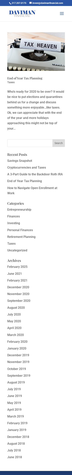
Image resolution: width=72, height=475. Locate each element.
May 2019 (14, 403)
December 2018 (18, 437)
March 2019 (15, 416)
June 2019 (14, 396)
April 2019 (14, 409)
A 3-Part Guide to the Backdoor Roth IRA (35, 174)
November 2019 (18, 362)
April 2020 (14, 328)
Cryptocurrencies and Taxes (26, 167)
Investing (13, 223)
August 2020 (16, 308)
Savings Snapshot (19, 161)
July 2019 (14, 389)
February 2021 (17, 280)
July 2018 (14, 450)
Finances (13, 216)
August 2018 (16, 443)
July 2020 (14, 314)
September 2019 (18, 375)
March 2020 (15, 335)
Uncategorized (17, 250)
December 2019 (18, 355)
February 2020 (17, 342)
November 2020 (18, 294)
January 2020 (16, 348)
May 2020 (14, 321)
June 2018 (14, 457)
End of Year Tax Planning (24, 78)
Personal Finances (20, 230)
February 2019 (17, 423)
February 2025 (17, 267)
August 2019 (16, 382)
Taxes (11, 82)
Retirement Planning (21, 237)
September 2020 (18, 301)
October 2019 (16, 369)
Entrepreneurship (19, 209)
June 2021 (14, 274)
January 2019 (16, 430)
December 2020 (18, 287)
